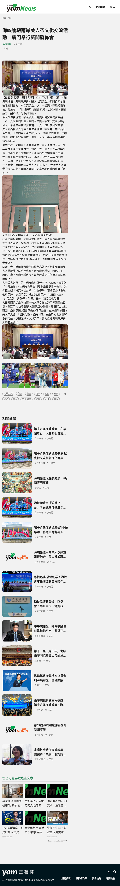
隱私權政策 (81, 878)
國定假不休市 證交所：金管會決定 (57, 803)
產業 (28, 393)
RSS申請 (100, 7)
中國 (56, 399)
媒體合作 (110, 878)
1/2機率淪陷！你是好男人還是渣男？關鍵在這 (12, 830)
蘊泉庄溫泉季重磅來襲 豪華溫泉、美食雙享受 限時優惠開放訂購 (12, 803)
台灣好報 (7, 44)
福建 (38, 399)
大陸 (47, 399)
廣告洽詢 (96, 878)
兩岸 (38, 393)
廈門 (56, 393)
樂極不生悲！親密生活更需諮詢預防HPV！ (56, 830)
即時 (10, 18)
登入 (112, 7)
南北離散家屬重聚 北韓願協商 (34, 830)
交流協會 (26, 399)
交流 (19, 393)
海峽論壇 (8, 393)
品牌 (6, 399)
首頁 (4, 18)
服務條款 (66, 878)
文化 (47, 393)
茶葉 (15, 399)
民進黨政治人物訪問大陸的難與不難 (34, 803)
